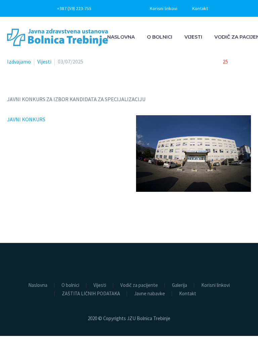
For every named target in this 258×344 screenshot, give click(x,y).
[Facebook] (118, 8)
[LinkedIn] (50, 237)
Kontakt (200, 8)
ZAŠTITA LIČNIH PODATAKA (91, 293)
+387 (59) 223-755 (74, 8)
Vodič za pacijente (139, 285)
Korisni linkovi (163, 8)
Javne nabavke (149, 293)
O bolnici (159, 37)
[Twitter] (21, 237)
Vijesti (193, 37)
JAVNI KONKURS (26, 119)
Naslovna (121, 37)
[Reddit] (60, 237)
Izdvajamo (19, 61)
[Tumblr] (40, 237)
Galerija (179, 285)
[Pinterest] (31, 237)
